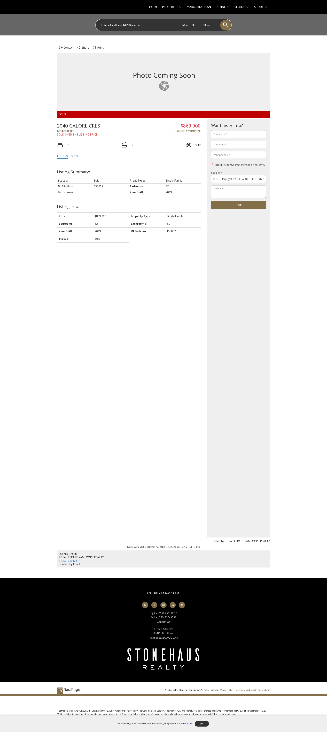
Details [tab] (62, 155)
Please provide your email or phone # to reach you (239, 164)
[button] (145, 605)
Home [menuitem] (153, 6)
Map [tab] (74, 155)
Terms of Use (186, 723)
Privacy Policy (226, 690)
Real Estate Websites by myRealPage (252, 690)
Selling (240, 6)
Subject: (215, 172)
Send (238, 205)
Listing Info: (68, 206)
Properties (170, 6)
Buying (220, 6)
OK (202, 724)
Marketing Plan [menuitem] (199, 6)
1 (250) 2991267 (69, 561)
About (259, 6)
